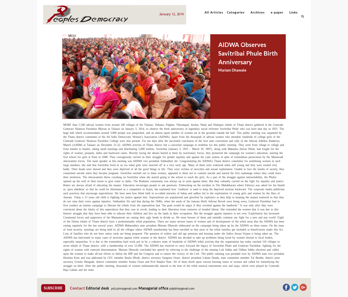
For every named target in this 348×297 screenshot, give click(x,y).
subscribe (53, 288)
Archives (258, 12)
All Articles (214, 12)
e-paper (277, 12)
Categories (235, 12)
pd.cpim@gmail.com (124, 288)
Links (293, 12)
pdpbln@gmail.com (182, 288)
